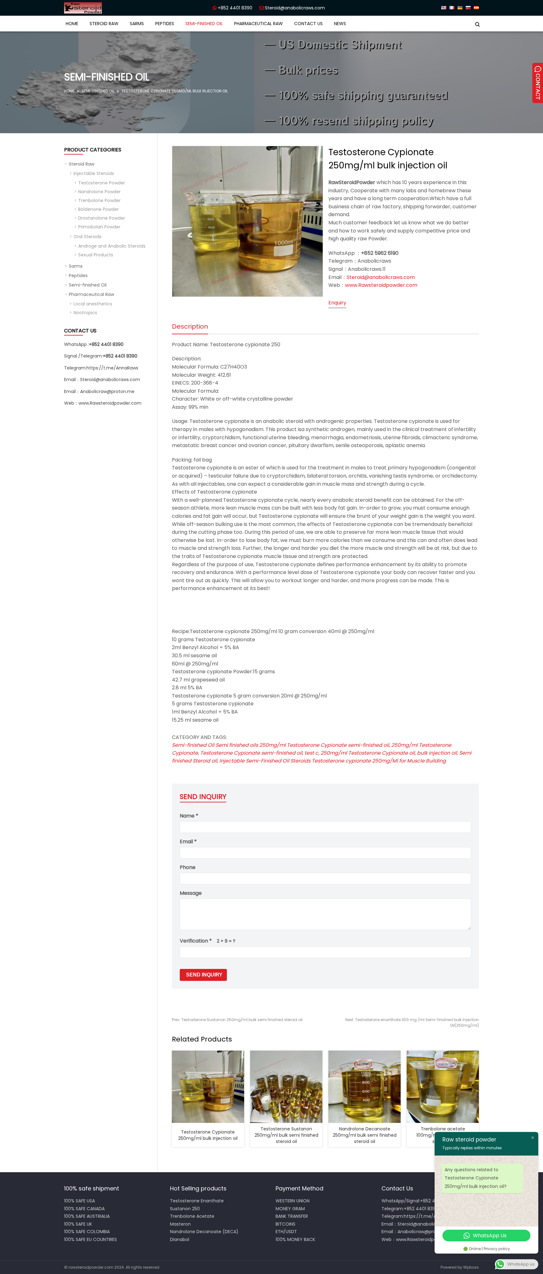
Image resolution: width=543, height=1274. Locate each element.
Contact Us (308, 23)
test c (311, 753)
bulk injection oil (437, 753)
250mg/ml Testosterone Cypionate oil (368, 753)
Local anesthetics (93, 304)
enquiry (337, 302)
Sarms (137, 23)
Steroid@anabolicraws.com (295, 8)
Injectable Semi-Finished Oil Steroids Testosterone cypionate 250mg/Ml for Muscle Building (332, 760)
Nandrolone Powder (99, 192)
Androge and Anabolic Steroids (111, 246)
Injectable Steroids (94, 173)
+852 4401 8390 (235, 8)
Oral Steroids (87, 236)
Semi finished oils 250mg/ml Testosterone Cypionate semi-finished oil (302, 745)
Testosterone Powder (101, 183)
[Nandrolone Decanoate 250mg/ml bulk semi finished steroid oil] (364, 1087)
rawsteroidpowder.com (91, 1267)
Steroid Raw (104, 23)
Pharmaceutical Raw (258, 23)
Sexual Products (95, 255)
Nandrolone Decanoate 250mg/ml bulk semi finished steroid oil (365, 1135)
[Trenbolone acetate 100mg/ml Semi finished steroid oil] (443, 1087)
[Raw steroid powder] (105, 8)
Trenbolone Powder (99, 200)
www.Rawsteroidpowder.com (381, 285)
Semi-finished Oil (204, 23)
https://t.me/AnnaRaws (112, 368)
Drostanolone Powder (101, 218)
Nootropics (85, 312)
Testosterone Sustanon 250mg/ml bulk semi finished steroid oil (237, 1019)
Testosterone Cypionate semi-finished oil (251, 753)
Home (72, 23)
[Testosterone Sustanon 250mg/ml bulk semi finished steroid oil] (286, 1087)
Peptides (164, 23)
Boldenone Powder (98, 209)
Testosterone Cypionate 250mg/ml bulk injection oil (208, 1135)
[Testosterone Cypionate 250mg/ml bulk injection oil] (208, 1087)
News (340, 23)
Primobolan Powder (99, 227)
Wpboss (471, 1267)
